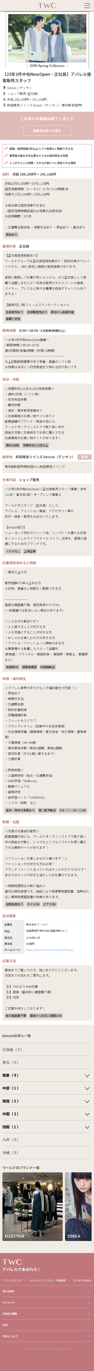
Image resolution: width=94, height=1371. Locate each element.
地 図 (84, 457)
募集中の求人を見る (47, 130)
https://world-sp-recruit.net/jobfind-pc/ (50, 950)
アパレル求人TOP (12, 1280)
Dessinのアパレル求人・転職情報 (47, 1280)
